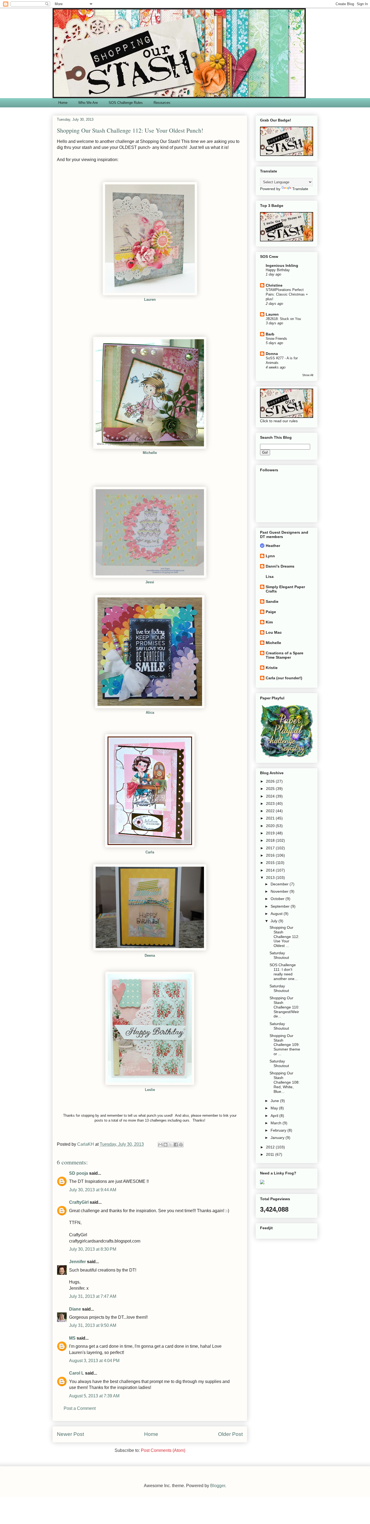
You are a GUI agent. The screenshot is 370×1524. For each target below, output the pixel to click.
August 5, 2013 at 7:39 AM (94, 1396)
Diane (75, 1309)
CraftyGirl (79, 1202)
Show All (307, 375)
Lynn (270, 556)
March (277, 1123)
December (280, 884)
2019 (271, 833)
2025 (271, 788)
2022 (271, 811)
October (278, 899)
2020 (271, 826)
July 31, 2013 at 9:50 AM (92, 1325)
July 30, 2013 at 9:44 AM (92, 1189)
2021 (271, 818)
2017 (271, 848)
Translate (300, 189)
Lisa (270, 576)
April (275, 1115)
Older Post (230, 1434)
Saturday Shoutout (279, 955)
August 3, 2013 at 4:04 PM (94, 1360)
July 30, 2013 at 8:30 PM (92, 1249)
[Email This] (160, 1144)
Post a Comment (80, 1408)
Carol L (76, 1373)
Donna (272, 353)
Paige (271, 612)
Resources (162, 103)
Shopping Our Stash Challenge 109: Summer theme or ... (285, 1044)
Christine (274, 285)
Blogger (217, 1485)
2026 (271, 781)
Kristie (272, 667)
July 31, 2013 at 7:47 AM (92, 1296)
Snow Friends (276, 339)
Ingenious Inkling (282, 265)
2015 (271, 862)
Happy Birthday (278, 270)
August (277, 913)
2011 (270, 1154)
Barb (270, 334)
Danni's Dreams (280, 566)
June (275, 1101)
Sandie (272, 601)
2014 (271, 870)
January (278, 1137)
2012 (271, 1147)
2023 (271, 803)
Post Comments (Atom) (163, 1450)
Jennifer (77, 1261)
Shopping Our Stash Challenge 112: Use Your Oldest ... (284, 936)
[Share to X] (170, 1144)
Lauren (272, 314)
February (279, 1130)
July (274, 921)
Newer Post (70, 1434)
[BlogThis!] (165, 1144)
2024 (271, 796)
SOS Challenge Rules (126, 103)
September (281, 906)
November (280, 891)
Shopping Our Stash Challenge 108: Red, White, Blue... (285, 1082)
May (275, 1108)
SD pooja (78, 1173)
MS (72, 1338)
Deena (150, 955)
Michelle (273, 643)
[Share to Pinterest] (181, 1144)
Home (62, 103)
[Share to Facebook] (175, 1144)
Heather (273, 545)
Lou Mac (274, 632)
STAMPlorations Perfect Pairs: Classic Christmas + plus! (287, 294)
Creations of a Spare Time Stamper (284, 655)
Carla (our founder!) (284, 678)
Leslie (150, 1090)
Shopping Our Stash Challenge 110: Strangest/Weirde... (284, 1007)
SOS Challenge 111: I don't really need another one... (284, 972)
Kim (269, 622)
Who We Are (88, 103)
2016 (271, 855)
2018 (271, 840)
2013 (271, 877)
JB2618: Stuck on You (283, 319)
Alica (150, 712)
